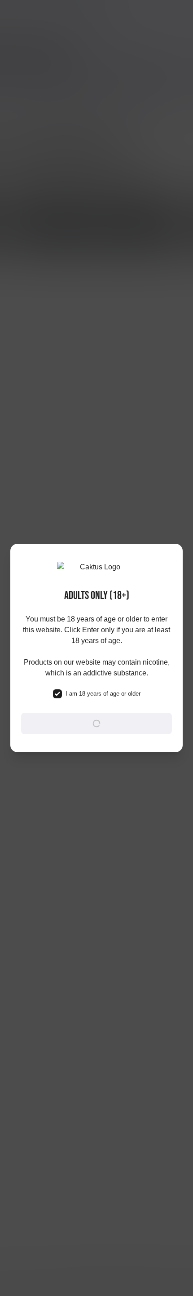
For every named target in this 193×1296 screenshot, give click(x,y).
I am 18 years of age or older (103, 693)
